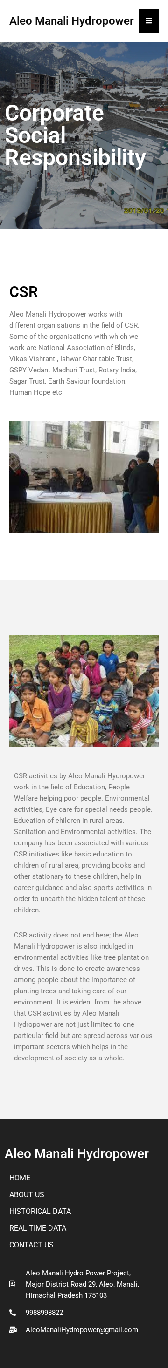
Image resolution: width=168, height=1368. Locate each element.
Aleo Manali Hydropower (77, 1153)
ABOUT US (26, 1194)
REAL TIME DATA (37, 1228)
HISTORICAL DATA (40, 1211)
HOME (19, 1177)
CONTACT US (31, 1244)
